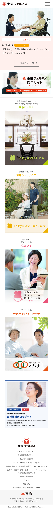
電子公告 (26, 484)
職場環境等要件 (26, 476)
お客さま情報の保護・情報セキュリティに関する (26, 471)
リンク (26, 480)
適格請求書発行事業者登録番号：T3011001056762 (26, 466)
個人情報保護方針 (26, 459)
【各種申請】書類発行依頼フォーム (26, 488)
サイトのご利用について (26, 451)
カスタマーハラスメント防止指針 (26, 463)
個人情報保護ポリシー (26, 455)
